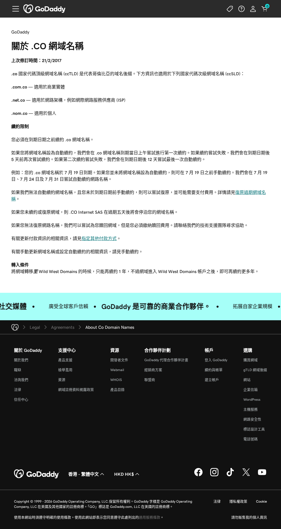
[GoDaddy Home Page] (37, 474)
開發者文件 (119, 360)
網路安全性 (252, 419)
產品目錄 (117, 389)
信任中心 (21, 399)
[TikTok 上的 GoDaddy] (230, 475)
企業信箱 (250, 389)
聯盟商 (149, 380)
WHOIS (116, 380)
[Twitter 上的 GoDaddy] (246, 475)
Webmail (117, 370)
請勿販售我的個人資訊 (249, 517)
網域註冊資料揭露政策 (76, 389)
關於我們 (21, 360)
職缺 (17, 370)
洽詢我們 (21, 380)
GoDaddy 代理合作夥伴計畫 (166, 360)
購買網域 (250, 360)
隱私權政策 (238, 501)
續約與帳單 (214, 370)
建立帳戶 (212, 380)
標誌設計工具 (254, 429)
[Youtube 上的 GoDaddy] (262, 475)
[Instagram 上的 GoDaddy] (214, 475)
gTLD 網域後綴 (255, 370)
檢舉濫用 (65, 370)
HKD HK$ (124, 474)
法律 (17, 389)
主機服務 (250, 409)
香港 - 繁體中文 (83, 474)
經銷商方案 (153, 370)
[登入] (253, 9)
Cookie (261, 501)
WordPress (251, 399)
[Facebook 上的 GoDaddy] (198, 475)
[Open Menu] (13, 9)
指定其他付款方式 (99, 238)
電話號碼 (250, 439)
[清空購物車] (264, 9)
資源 (61, 380)
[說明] (241, 9)
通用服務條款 (149, 517)
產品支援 (65, 360)
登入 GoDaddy (216, 360)
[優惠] (230, 9)
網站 (247, 380)
